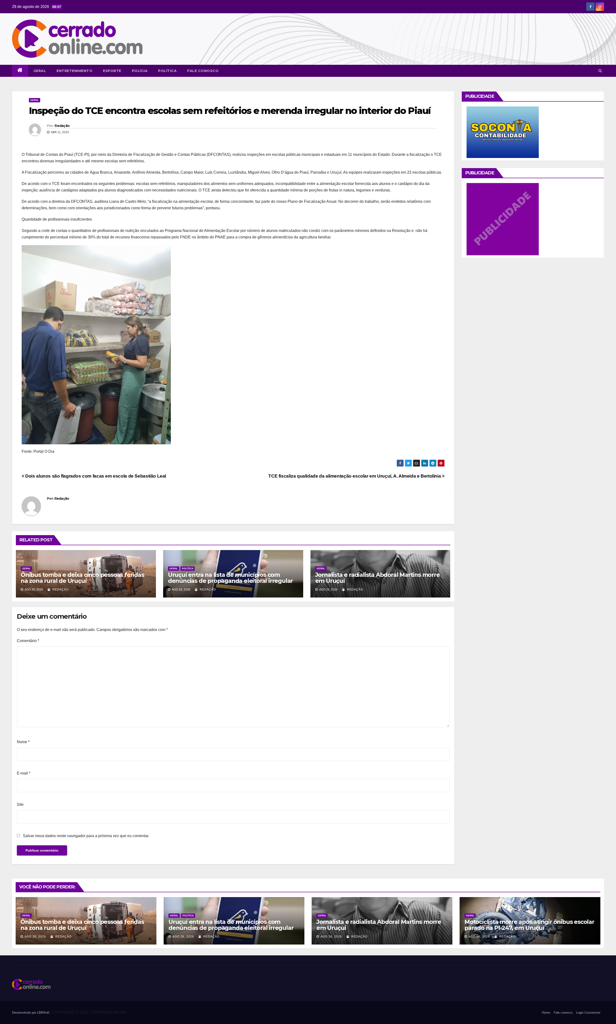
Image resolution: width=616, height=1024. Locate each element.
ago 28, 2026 (35, 936)
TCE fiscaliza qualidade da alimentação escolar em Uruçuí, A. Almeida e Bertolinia (355, 476)
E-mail (23, 773)
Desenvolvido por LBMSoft (31, 1012)
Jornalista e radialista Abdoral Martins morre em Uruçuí (377, 577)
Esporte (112, 71)
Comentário (28, 641)
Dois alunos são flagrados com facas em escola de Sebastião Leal (95, 476)
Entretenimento (74, 71)
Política (167, 71)
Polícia (140, 71)
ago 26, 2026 (331, 936)
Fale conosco (202, 71)
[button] (600, 71)
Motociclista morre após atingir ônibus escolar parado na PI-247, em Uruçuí (529, 924)
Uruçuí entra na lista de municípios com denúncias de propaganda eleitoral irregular (230, 577)
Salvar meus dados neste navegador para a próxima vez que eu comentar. (86, 836)
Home (546, 1012)
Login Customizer (588, 1012)
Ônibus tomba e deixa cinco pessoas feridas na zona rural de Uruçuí (82, 577)
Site (20, 804)
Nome (23, 742)
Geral (39, 71)
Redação (62, 126)
